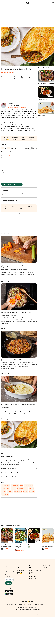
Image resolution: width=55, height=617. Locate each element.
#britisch (13, 488)
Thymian (10, 158)
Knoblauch (10, 156)
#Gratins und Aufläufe (22, 488)
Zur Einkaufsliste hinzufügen (12, 184)
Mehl (9, 166)
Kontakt (31, 572)
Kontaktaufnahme (46, 569)
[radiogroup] (7, 72)
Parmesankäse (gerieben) (13, 174)
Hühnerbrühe (11, 168)
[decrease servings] (2, 148)
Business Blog (45, 567)
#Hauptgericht (14, 485)
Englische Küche (13, 24)
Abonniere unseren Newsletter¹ (9, 575)
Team (18, 569)
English (36, 578)
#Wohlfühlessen (6, 488)
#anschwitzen (5, 494)
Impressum (31, 565)
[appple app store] (10, 591)
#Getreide (10, 491)
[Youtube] (6, 572)
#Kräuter (25, 491)
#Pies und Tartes (29, 485)
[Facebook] (6, 569)
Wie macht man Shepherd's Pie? (9, 468)
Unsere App (19, 572)
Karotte (9, 160)
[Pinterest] (10, 572)
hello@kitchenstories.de (27, 606)
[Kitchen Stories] (27, 3)
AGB (30, 567)
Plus (19, 573)
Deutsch (31, 578)
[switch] (31, 148)
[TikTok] (13, 569)
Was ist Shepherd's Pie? (7, 456)
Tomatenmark (11, 164)
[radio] (2, 72)
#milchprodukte (18, 491)
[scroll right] (54, 535)
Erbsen (9, 172)
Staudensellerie (11, 162)
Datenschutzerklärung (34, 569)
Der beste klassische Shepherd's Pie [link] (25, 24)
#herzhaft (31, 488)
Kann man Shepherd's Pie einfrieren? (10, 477)
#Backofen (31, 491)
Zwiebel (9, 154)
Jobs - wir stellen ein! (21, 565)
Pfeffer (9, 180)
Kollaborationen (20, 570)
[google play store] (10, 594)
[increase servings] (8, 148)
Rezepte (2, 24)
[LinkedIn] (13, 572)
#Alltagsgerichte (6, 485)
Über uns (19, 567)
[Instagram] (10, 569)
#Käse (21, 485)
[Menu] (2, 2)
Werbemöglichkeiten (46, 565)
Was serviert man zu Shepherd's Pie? (10, 473)
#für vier (4, 491)
